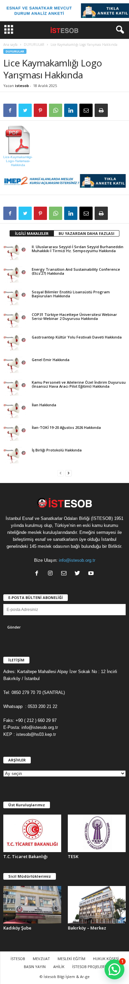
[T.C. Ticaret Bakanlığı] (32, 833)
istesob (22, 85)
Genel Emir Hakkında (50, 359)
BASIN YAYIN (35, 966)
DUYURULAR (34, 44)
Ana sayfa (10, 44)
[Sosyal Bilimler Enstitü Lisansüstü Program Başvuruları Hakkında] (15, 297)
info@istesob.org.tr (77, 560)
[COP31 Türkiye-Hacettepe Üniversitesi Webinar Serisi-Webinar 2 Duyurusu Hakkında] (15, 319)
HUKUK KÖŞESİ (106, 958)
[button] (118, 30)
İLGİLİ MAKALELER (32, 233)
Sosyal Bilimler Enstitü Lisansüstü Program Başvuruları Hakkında (71, 293)
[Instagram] (52, 573)
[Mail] (65, 573)
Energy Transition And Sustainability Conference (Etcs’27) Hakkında (76, 271)
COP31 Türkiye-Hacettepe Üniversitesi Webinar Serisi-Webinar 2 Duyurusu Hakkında (74, 316)
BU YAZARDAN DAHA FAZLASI (86, 233)
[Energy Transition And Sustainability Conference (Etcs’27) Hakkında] (15, 274)
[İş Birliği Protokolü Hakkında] (15, 455)
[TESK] (97, 833)
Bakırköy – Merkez (87, 928)
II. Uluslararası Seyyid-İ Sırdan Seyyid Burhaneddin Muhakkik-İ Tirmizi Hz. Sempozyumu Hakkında (77, 248)
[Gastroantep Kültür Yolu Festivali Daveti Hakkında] (15, 342)
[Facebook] (38, 573)
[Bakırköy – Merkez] (97, 905)
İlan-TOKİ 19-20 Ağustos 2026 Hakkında (66, 427)
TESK (73, 856)
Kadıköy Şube (17, 928)
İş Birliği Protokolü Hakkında (57, 449)
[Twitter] (79, 573)
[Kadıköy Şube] (32, 905)
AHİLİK (58, 966)
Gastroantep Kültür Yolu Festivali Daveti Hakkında (77, 337)
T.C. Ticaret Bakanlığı (25, 856)
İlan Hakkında (44, 404)
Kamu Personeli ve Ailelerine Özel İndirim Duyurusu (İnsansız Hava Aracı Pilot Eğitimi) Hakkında (79, 384)
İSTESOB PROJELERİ (89, 966)
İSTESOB (18, 958)
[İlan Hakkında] (15, 410)
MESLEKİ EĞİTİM (71, 958)
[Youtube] (92, 573)
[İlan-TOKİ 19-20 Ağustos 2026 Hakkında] (15, 432)
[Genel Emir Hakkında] (15, 364)
